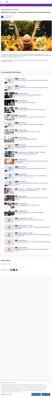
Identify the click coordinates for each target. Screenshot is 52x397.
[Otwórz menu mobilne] (1, 2)
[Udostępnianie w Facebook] (11, 270)
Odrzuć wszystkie (45, 394)
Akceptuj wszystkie (36, 394)
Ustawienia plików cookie (6, 394)
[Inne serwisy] (11, 2)
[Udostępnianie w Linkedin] (17, 270)
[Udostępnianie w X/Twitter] (14, 270)
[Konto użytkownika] (49, 2)
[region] (26, 389)
